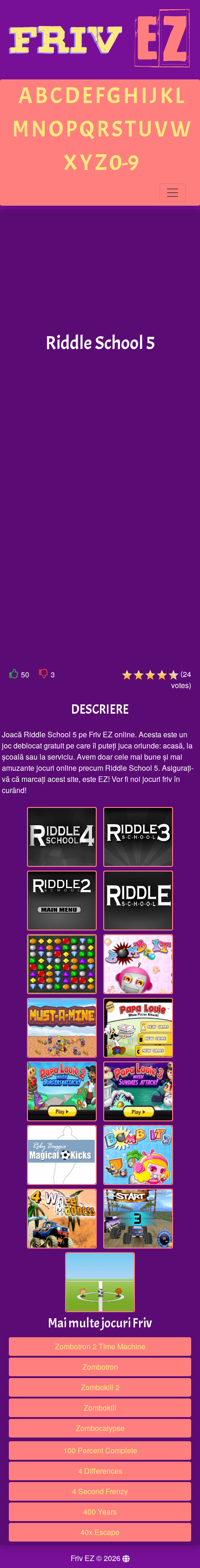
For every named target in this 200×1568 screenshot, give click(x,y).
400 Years (100, 1511)
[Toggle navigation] (173, 192)
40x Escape (100, 1532)
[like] (14, 675)
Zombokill (100, 1407)
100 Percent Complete (100, 1450)
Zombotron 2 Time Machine (100, 1346)
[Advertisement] (100, 272)
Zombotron (100, 1366)
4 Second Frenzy (100, 1491)
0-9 (124, 163)
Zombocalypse (100, 1428)
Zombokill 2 (100, 1387)
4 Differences (100, 1470)
